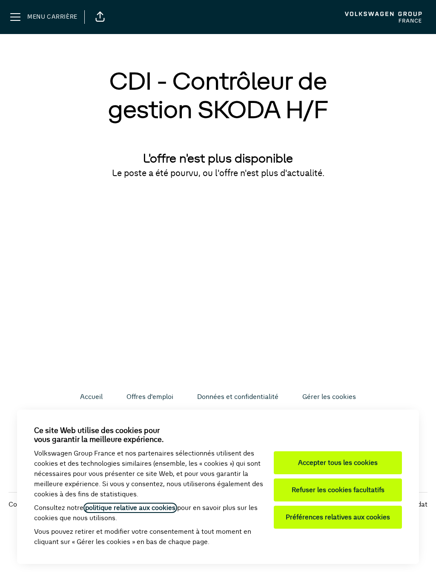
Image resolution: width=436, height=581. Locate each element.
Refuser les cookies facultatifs (338, 490)
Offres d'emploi (149, 396)
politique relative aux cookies (130, 507)
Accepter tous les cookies (338, 462)
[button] (100, 17)
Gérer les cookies (329, 396)
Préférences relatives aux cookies (338, 517)
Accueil (91, 396)
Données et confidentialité (237, 396)
